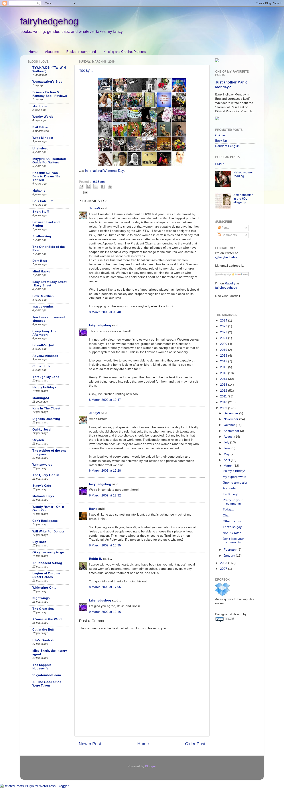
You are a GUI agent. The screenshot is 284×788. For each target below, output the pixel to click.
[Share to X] (95, 186)
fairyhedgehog (49, 21)
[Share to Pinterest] (110, 186)
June (227, 448)
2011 (224, 396)
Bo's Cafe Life (42, 201)
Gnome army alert (235, 482)
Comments (229, 235)
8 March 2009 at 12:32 (105, 495)
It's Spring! (230, 494)
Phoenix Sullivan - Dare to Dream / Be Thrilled (46, 176)
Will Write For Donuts (48, 531)
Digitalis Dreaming (46, 419)
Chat (226, 515)
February (230, 549)
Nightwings (41, 598)
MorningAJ (40, 398)
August (229, 436)
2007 (224, 568)
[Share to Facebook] (103, 186)
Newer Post (90, 743)
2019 (224, 349)
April (227, 460)
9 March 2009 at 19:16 (105, 611)
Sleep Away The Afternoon (44, 332)
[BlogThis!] (88, 186)
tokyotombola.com (46, 675)
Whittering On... (44, 587)
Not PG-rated (232, 533)
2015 (224, 373)
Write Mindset (42, 137)
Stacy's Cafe (41, 485)
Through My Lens (45, 377)
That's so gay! (233, 527)
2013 (224, 384)
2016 (224, 367)
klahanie (38, 190)
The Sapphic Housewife (41, 666)
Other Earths (232, 521)
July (227, 442)
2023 (224, 326)
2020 (224, 343)
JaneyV (94, 208)
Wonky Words (42, 116)
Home (33, 52)
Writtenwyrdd (42, 464)
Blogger (150, 766)
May (227, 454)
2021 (224, 338)
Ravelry (230, 283)
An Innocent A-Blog (47, 563)
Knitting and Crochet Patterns (124, 52)
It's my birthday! (234, 470)
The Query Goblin (45, 475)
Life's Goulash (43, 640)
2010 (224, 402)
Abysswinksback (45, 355)
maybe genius (43, 306)
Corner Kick (41, 366)
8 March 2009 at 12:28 (105, 470)
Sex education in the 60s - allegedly (243, 198)
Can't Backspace (45, 520)
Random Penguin (227, 146)
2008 (224, 563)
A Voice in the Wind (47, 619)
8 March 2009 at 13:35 (105, 545)
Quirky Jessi (41, 429)
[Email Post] (85, 192)
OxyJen (38, 440)
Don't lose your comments (233, 540)
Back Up (221, 140)
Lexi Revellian (43, 296)
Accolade (229, 488)
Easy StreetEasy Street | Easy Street (49, 283)
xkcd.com (39, 106)
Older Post (195, 743)
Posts (225, 227)
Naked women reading (243, 174)
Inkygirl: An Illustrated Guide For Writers (49, 160)
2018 (224, 355)
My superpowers (234, 476)
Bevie (93, 508)
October (230, 425)
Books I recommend (81, 52)
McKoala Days (43, 496)
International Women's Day (104, 171)
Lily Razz (39, 542)
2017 (224, 361)
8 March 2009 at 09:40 (105, 312)
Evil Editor (40, 127)
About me (52, 52)
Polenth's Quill (43, 345)
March (228, 465)
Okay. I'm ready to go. (48, 552)
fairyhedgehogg (226, 287)
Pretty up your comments (233, 501)
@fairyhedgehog (227, 257)
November (231, 419)
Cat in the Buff (43, 629)
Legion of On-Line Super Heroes (46, 575)
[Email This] (81, 186)
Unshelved (40, 148)
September (232, 431)
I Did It (219, 164)
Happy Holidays (44, 387)
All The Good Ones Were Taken (46, 683)
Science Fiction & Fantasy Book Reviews (49, 94)
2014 (224, 379)
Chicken (221, 135)
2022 (224, 332)
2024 (224, 320)
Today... (86, 70)
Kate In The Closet (46, 408)
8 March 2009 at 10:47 (105, 399)
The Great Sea (43, 608)
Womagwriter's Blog (47, 81)
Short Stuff (40, 211)
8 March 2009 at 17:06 (105, 587)
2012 (224, 390)
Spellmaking (41, 236)
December (231, 413)
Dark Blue (39, 260)
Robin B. (95, 558)
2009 (224, 408)
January (230, 555)
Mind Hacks (41, 271)
